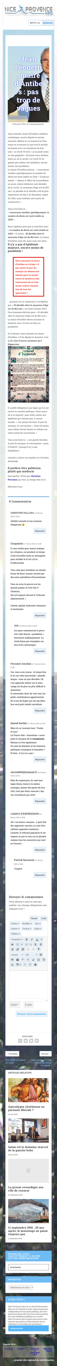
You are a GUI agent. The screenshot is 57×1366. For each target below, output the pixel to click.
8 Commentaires (35, 124)
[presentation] (15, 923)
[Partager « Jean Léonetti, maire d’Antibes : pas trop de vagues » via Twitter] (25, 1041)
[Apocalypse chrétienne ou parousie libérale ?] (28, 1090)
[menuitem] (15, 923)
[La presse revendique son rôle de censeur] (28, 1171)
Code (43, 918)
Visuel (34, 918)
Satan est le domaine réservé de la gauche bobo (28, 1148)
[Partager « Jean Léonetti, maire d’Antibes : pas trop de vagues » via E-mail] (31, 1041)
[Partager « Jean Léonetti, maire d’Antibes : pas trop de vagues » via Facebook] (20, 1041)
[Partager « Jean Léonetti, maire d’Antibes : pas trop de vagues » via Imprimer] (37, 1041)
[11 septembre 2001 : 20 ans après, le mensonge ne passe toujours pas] (28, 1211)
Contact (20, 1348)
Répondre (40, 530)
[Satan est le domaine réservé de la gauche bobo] (28, 1130)
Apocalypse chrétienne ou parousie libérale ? (26, 1108)
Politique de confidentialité (35, 1351)
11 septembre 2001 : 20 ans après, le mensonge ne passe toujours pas (28, 1231)
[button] (17, 939)
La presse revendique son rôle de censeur (25, 1188)
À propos (9, 1348)
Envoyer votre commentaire (31, 1014)
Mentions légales (47, 1349)
